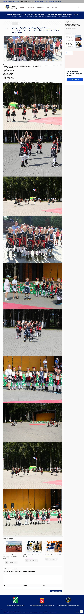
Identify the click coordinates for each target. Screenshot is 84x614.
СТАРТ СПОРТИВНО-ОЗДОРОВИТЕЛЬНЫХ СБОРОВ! (9, 556)
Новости (21, 16)
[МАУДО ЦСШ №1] (11, 6)
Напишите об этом (74, 79)
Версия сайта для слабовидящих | (11, 1)
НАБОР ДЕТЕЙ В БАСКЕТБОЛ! (52, 555)
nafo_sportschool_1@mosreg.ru (53, 1)
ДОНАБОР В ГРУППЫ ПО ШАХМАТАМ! (31, 555)
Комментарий (6, 573)
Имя (4, 585)
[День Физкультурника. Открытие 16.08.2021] (1, 608)
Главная (14, 16)
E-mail (25, 585)
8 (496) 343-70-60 (39, 1)
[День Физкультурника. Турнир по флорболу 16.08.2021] (83, 608)
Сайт (44, 585)
